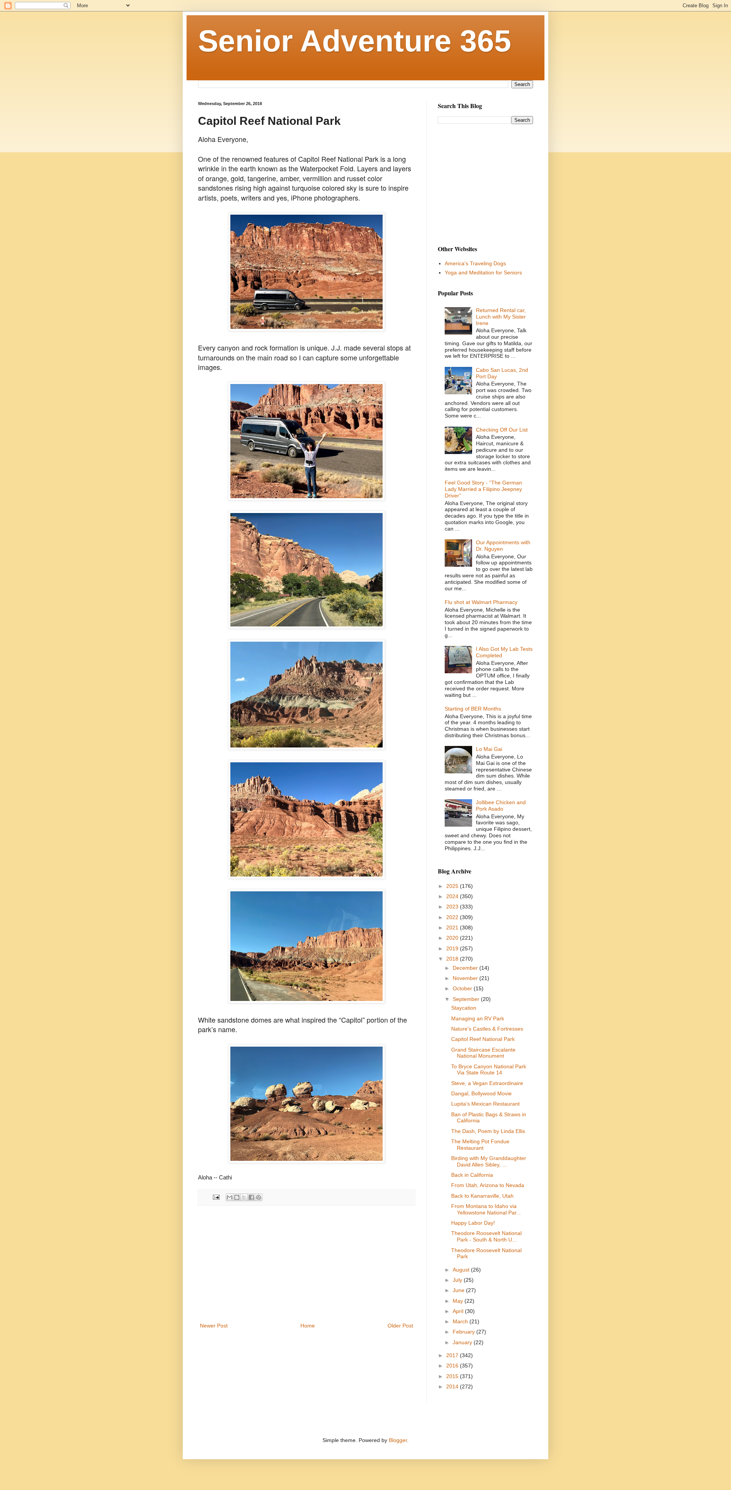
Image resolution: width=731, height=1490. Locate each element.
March (461, 1321)
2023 (453, 907)
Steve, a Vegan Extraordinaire (487, 1083)
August (462, 1270)
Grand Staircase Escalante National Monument (483, 1053)
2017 (453, 1355)
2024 (453, 896)
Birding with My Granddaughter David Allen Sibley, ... (488, 1161)
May (458, 1301)
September (467, 999)
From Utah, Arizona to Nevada (487, 1185)
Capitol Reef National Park (483, 1039)
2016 (453, 1366)
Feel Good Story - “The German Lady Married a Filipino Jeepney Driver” (483, 489)
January (463, 1342)
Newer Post (214, 1326)
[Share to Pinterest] (258, 1197)
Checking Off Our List (502, 430)
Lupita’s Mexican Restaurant (485, 1104)
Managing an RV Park (477, 1018)
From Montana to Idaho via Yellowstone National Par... (486, 1209)
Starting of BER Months (473, 709)
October (463, 988)
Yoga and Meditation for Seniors (483, 272)
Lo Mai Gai (489, 749)
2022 (453, 917)
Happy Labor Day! (473, 1223)
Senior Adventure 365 (354, 41)
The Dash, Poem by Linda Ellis (488, 1131)
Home (307, 1326)
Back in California (472, 1175)
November (466, 978)
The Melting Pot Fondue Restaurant (480, 1144)
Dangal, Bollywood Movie (481, 1093)
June (459, 1290)
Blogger (398, 1440)
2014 (453, 1386)
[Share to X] (244, 1197)
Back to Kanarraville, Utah (482, 1196)
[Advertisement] (306, 1264)
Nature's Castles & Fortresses (487, 1029)
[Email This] (229, 1197)
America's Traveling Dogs (475, 263)
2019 (453, 948)
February (464, 1332)
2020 (453, 938)
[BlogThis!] (237, 1197)
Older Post (400, 1326)
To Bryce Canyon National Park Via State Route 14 (488, 1069)
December (466, 968)
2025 (453, 886)
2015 (453, 1376)
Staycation (463, 1008)
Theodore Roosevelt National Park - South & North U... (486, 1236)
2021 (453, 927)
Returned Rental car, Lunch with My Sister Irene (501, 316)
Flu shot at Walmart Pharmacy (481, 602)
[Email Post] (216, 1197)
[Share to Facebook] (251, 1197)
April (459, 1311)
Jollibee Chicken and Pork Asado (501, 805)
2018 (453, 959)
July (458, 1280)
